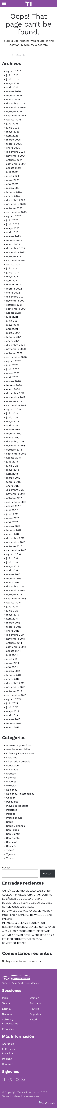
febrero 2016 (13, 578)
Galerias (11, 777)
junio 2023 (12, 224)
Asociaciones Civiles (18, 749)
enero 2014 (12, 679)
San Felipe (12, 829)
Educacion (12, 765)
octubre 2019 (14, 401)
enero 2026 (13, 99)
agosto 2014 (13, 650)
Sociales (11, 845)
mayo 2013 (12, 711)
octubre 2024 (14, 159)
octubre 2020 (14, 353)
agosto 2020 (13, 361)
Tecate (10, 849)
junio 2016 (12, 562)
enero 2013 (12, 727)
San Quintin (13, 838)
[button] (4, 3)
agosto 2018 (13, 457)
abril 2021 (12, 328)
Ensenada (12, 769)
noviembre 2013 (15, 687)
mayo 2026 (13, 83)
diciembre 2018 (15, 441)
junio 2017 (12, 514)
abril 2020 (12, 377)
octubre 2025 (14, 111)
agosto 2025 (13, 119)
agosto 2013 (13, 699)
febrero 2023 (14, 240)
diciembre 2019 (15, 393)
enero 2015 (12, 630)
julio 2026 (12, 75)
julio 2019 (12, 413)
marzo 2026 (13, 91)
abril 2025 (12, 135)
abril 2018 (12, 473)
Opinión (10, 797)
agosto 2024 (13, 167)
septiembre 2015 (16, 598)
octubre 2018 (14, 449)
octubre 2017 (14, 497)
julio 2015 (12, 606)
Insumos (11, 781)
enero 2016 (12, 582)
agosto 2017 (13, 505)
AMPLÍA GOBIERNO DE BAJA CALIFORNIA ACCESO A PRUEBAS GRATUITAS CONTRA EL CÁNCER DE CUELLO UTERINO (27, 894)
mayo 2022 (13, 276)
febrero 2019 (13, 433)
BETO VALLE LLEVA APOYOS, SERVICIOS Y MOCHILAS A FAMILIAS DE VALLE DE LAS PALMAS (27, 914)
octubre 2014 (14, 642)
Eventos (11, 773)
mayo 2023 (13, 228)
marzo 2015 (13, 622)
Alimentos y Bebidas (18, 745)
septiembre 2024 (16, 163)
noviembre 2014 (15, 638)
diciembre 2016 (15, 538)
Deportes (11, 757)
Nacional (11, 789)
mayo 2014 (12, 662)
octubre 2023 (14, 208)
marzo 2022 (13, 284)
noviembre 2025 (16, 107)
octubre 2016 (14, 546)
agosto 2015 (13, 602)
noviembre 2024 (16, 155)
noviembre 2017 (15, 493)
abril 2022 (12, 280)
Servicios (11, 841)
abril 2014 (12, 666)
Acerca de (8, 1043)
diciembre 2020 (15, 344)
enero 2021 (12, 340)
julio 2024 (12, 171)
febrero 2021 (13, 336)
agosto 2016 (13, 554)
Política (10, 813)
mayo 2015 (12, 614)
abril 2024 (12, 183)
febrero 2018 (13, 481)
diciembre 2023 (15, 200)
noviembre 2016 (15, 542)
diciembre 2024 (15, 151)
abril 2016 (12, 570)
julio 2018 (12, 461)
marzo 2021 (13, 332)
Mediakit (7, 1058)
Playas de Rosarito (17, 805)
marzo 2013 (13, 719)
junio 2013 (12, 707)
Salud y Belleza (15, 825)
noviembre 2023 (16, 204)
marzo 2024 (13, 187)
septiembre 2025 (16, 115)
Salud (9, 821)
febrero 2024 (14, 192)
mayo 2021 (12, 324)
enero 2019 (12, 437)
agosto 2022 (13, 264)
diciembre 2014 (15, 634)
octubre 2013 (14, 691)
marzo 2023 (13, 236)
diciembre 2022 (15, 248)
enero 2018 (12, 485)
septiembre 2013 (16, 695)
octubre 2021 (14, 304)
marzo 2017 (13, 526)
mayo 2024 (12, 179)
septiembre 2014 (16, 646)
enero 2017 (12, 534)
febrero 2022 (14, 288)
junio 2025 (12, 127)
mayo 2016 (12, 566)
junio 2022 (12, 272)
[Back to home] (28, 3)
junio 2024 (12, 175)
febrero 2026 (14, 95)
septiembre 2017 (16, 501)
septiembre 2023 (16, 212)
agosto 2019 (13, 409)
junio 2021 (12, 320)
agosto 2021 (13, 312)
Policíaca (11, 809)
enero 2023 (13, 244)
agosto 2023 (13, 216)
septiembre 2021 (16, 308)
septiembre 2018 (16, 453)
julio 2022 (12, 268)
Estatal (6, 1008)
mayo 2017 (12, 518)
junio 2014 (12, 658)
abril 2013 (12, 715)
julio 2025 (12, 123)
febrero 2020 (14, 385)
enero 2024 (13, 196)
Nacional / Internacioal (20, 793)
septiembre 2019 (16, 405)
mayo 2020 (13, 373)
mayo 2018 (12, 469)
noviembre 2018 (15, 445)
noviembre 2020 (16, 348)
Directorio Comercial (18, 761)
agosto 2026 (13, 71)
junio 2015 (12, 610)
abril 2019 (12, 425)
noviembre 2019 (15, 397)
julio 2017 (12, 509)
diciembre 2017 (15, 489)
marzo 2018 (13, 477)
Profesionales (14, 817)
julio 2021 (12, 316)
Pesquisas (12, 801)
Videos (10, 858)
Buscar (6, 867)
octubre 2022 (14, 256)
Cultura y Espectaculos (20, 753)
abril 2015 (12, 618)
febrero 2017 (13, 530)
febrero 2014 (13, 675)
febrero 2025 (14, 143)
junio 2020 (12, 369)
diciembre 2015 (15, 586)
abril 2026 (12, 87)
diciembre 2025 (15, 103)
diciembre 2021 (15, 296)
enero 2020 (13, 389)
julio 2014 (12, 654)
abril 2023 (12, 232)
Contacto (7, 1064)
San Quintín (13, 833)
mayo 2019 (12, 421)
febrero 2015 (13, 626)
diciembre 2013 (15, 683)
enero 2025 (13, 147)
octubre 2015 (14, 594)
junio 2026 (12, 79)
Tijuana (10, 854)
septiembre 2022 (16, 260)
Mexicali (11, 785)
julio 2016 (12, 558)
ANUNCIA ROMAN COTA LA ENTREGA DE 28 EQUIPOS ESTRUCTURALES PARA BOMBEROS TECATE (28, 939)
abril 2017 (12, 522)
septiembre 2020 (16, 357)
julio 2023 (12, 220)
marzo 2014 (13, 670)
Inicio (5, 997)
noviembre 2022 (16, 252)
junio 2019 (12, 417)
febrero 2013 (13, 723)
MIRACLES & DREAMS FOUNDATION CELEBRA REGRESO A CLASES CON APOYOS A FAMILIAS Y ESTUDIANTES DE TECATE (28, 926)
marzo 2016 (13, 574)
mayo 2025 (12, 131)
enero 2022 (13, 292)
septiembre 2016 (16, 550)
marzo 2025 (13, 139)
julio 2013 (12, 703)
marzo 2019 (13, 429)
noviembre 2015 (15, 590)
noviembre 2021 (15, 300)
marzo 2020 (13, 381)
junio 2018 (12, 465)
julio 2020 (12, 365)
